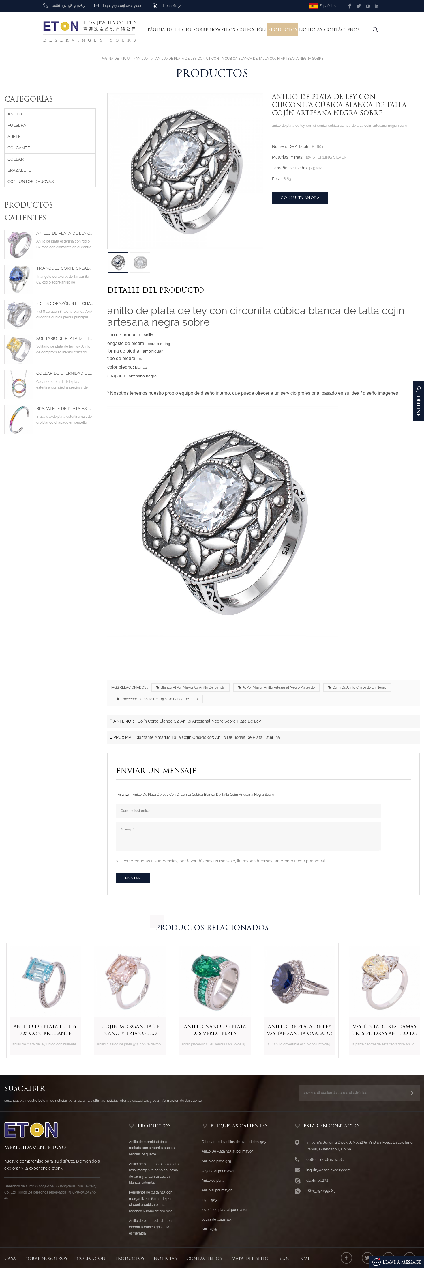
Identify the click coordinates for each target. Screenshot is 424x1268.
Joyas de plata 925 (217, 1219)
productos (129, 1258)
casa (10, 1258)
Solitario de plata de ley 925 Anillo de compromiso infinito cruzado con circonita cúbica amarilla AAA (64, 338)
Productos (282, 29)
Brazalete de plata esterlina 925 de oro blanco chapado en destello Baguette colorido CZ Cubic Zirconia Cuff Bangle (64, 408)
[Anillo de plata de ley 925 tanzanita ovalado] (297, 981)
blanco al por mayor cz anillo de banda (193, 687)
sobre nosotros (214, 29)
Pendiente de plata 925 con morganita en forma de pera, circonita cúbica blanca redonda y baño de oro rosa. (151, 1201)
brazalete (19, 170)
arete (14, 136)
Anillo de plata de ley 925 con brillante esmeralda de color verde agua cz (42, 1030)
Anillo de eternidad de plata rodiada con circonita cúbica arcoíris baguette (152, 1148)
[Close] (418, 430)
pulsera (16, 125)
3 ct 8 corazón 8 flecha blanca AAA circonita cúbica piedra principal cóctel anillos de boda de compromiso (64, 303)
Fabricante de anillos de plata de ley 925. (234, 1142)
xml (305, 1258)
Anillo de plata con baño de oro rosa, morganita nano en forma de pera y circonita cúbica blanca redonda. (154, 1173)
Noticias (310, 29)
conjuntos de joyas (30, 181)
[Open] (418, 404)
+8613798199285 (320, 1191)
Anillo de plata (213, 1181)
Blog (284, 1258)
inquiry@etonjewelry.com (123, 6)
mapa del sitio (250, 1258)
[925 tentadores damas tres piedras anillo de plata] (381, 981)
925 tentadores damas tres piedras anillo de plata (381, 1030)
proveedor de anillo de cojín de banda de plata (159, 699)
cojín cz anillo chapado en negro (359, 687)
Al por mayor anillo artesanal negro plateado (279, 687)
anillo (142, 59)
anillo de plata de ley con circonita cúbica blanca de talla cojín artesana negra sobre (203, 795)
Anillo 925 (209, 1229)
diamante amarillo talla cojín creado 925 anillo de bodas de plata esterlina (207, 737)
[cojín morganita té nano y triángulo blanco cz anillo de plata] (127, 981)
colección (251, 29)
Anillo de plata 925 (216, 1161)
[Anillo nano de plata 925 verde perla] (212, 981)
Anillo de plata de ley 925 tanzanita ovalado (297, 1030)
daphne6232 (171, 6)
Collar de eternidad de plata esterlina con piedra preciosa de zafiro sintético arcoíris (64, 373)
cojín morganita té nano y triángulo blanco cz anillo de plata (127, 1030)
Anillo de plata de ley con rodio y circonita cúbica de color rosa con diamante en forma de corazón (64, 233)
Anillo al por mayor (217, 1190)
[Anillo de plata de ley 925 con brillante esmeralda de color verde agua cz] (42, 981)
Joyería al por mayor (218, 1171)
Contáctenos (342, 29)
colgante (18, 148)
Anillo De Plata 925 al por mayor (227, 1151)
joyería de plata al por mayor (224, 1210)
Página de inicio (169, 29)
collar (15, 159)
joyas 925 (209, 1200)
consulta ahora (300, 197)
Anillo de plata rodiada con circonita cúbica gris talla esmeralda (150, 1227)
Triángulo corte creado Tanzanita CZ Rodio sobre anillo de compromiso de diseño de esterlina (64, 268)
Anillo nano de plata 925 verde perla (212, 1030)
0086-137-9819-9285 (68, 6)
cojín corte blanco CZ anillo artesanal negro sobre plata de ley (199, 721)
